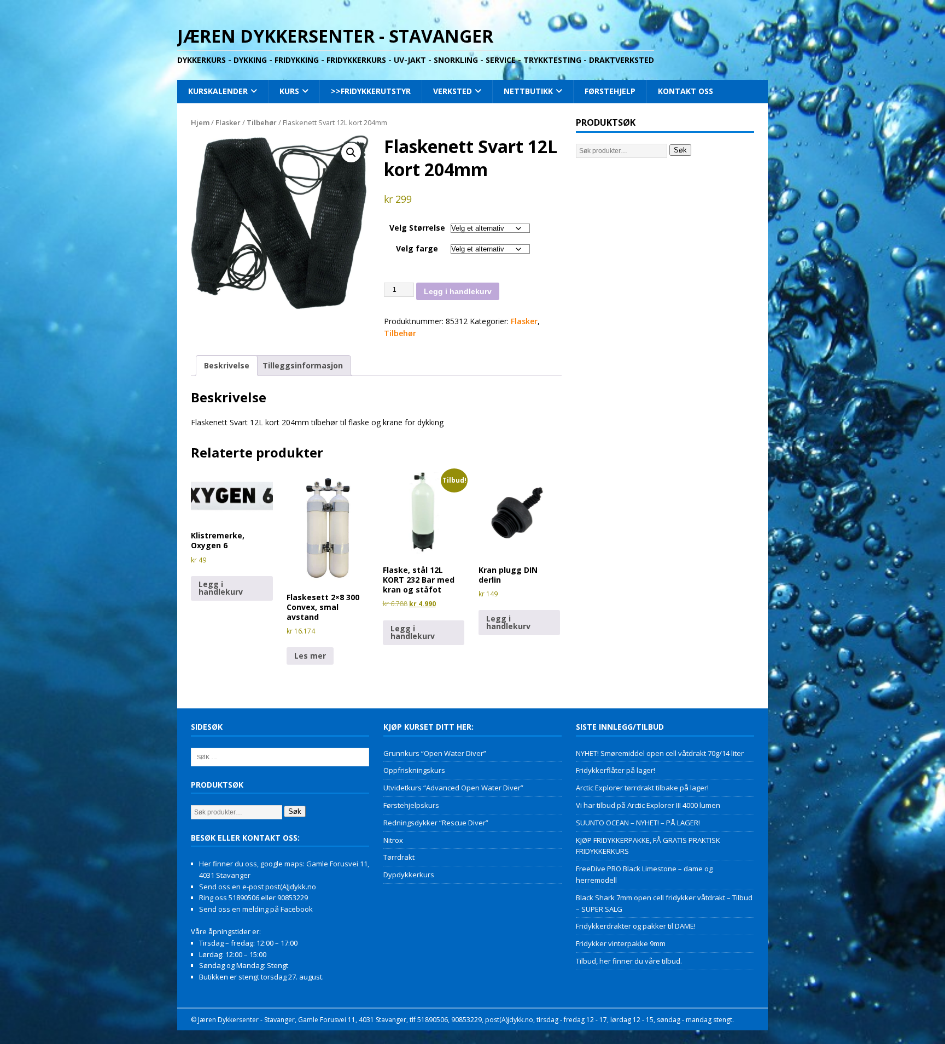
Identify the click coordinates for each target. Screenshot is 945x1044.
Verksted (452, 91)
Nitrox (393, 840)
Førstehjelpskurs (411, 805)
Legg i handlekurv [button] (221, 588)
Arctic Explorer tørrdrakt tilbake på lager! (642, 788)
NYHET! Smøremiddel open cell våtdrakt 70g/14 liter (660, 753)
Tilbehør (262, 122)
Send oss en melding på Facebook (256, 909)
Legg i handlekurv (458, 291)
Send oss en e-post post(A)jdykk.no (257, 886)
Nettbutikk (528, 91)
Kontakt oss (685, 91)
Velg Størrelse (417, 227)
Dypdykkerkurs (408, 874)
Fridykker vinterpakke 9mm (621, 943)
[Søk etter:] (280, 756)
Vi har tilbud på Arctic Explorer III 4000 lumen (648, 805)
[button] (351, 152)
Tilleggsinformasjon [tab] (302, 365)
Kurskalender (218, 91)
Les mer (310, 655)
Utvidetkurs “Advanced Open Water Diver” (453, 788)
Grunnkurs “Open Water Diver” (434, 753)
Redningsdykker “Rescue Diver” (435, 823)
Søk (680, 150)
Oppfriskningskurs (414, 770)
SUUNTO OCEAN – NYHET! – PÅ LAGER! (638, 823)
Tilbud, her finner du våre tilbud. (629, 961)
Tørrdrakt (399, 857)
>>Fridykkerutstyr (371, 91)
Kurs (289, 91)
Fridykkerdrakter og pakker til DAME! (636, 926)
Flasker (228, 122)
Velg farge (417, 248)
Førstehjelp (610, 91)
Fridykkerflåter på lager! (615, 770)
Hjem (200, 122)
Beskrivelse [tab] (226, 365)
